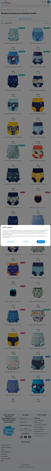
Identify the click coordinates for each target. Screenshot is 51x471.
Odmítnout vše (10, 241)
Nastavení (26, 241)
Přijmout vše (41, 241)
